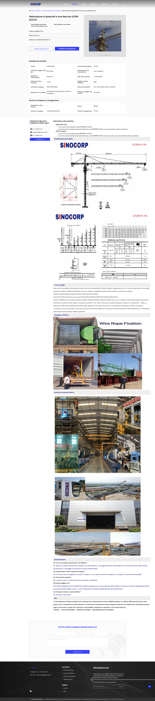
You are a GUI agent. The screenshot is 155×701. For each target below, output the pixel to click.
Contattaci (105, 4)
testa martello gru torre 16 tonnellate (102, 610)
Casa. (32, 10)
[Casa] (35, 4)
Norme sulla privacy (37, 699)
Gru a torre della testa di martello (51, 10)
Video (84, 4)
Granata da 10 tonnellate (83, 610)
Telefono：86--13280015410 (39, 672)
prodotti (37, 10)
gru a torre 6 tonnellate (68, 610)
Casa (66, 4)
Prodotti (75, 4)
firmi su (121, 686)
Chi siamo (93, 4)
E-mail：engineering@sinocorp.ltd (41, 675)
